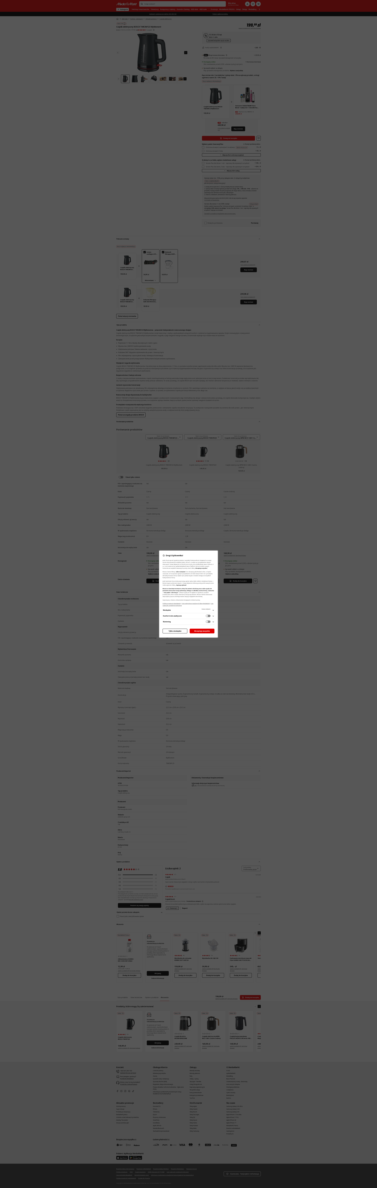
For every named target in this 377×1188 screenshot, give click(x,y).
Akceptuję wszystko (202, 631)
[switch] (208, 616)
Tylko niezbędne (175, 631)
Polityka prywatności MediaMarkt (172, 603)
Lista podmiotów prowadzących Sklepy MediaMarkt (196, 603)
